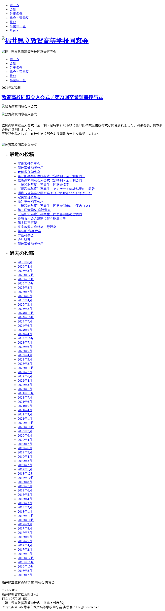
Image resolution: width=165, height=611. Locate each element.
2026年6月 (25, 262)
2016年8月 (25, 570)
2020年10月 (26, 427)
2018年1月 (25, 511)
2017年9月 (25, 524)
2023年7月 (25, 342)
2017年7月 (25, 532)
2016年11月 (26, 562)
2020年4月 (25, 439)
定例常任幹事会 (29, 163)
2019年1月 (25, 469)
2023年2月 (25, 363)
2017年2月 (25, 549)
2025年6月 (25, 296)
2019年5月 (25, 452)
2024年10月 (26, 317)
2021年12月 (26, 393)
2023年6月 (25, 346)
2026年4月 (25, 266)
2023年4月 (25, 355)
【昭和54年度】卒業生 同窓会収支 (43, 184)
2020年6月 (25, 435)
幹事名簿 (16, 13)
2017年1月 (25, 553)
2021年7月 (25, 397)
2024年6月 (25, 325)
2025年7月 (25, 292)
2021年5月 (25, 406)
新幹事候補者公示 (30, 167)
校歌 (13, 22)
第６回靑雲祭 (27, 222)
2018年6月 (25, 490)
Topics (14, 30)
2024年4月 (25, 334)
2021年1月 (25, 418)
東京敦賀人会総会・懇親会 (37, 227)
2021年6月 (25, 401)
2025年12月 (26, 275)
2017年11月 (26, 515)
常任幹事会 (26, 235)
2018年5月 (25, 494)
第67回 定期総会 (29, 231)
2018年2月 (25, 507)
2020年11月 (26, 423)
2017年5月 (25, 541)
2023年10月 (26, 338)
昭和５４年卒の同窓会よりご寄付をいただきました (55, 193)
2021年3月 (25, 414)
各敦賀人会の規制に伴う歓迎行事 (42, 218)
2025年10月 (26, 283)
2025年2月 (25, 308)
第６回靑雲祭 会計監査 (34, 210)
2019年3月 (25, 461)
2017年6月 (25, 537)
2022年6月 (25, 376)
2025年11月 (26, 279)
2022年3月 (25, 384)
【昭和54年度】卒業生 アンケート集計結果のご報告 (56, 189)
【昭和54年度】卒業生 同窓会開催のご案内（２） (55, 205)
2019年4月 (25, 456)
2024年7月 (25, 321)
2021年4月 (25, 410)
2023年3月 (25, 359)
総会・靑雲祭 (19, 18)
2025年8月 (25, 287)
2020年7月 (25, 431)
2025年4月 (25, 300)
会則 (13, 9)
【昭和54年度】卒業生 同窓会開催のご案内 (50, 214)
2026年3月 (25, 270)
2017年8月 (25, 528)
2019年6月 (25, 448)
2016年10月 (26, 566)
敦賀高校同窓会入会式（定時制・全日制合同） (51, 180)
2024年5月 (25, 330)
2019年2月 (25, 465)
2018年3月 (25, 503)
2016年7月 (25, 575)
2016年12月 (26, 558)
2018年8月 (25, 482)
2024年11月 (26, 313)
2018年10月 (26, 477)
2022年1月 (25, 389)
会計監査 (24, 239)
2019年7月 (25, 444)
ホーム (14, 5)
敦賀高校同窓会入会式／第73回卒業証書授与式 (52, 97)
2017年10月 (26, 520)
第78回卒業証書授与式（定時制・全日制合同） (51, 176)
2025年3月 (25, 304)
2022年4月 (25, 380)
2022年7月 (25, 372)
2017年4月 (25, 545)
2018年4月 (25, 499)
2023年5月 (25, 351)
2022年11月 (26, 368)
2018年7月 (25, 486)
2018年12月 (26, 473)
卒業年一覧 (18, 26)
